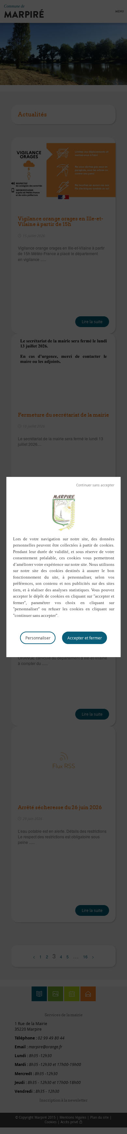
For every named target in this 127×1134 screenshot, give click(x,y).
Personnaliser (37, 637)
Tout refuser (95, 485)
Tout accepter (84, 638)
